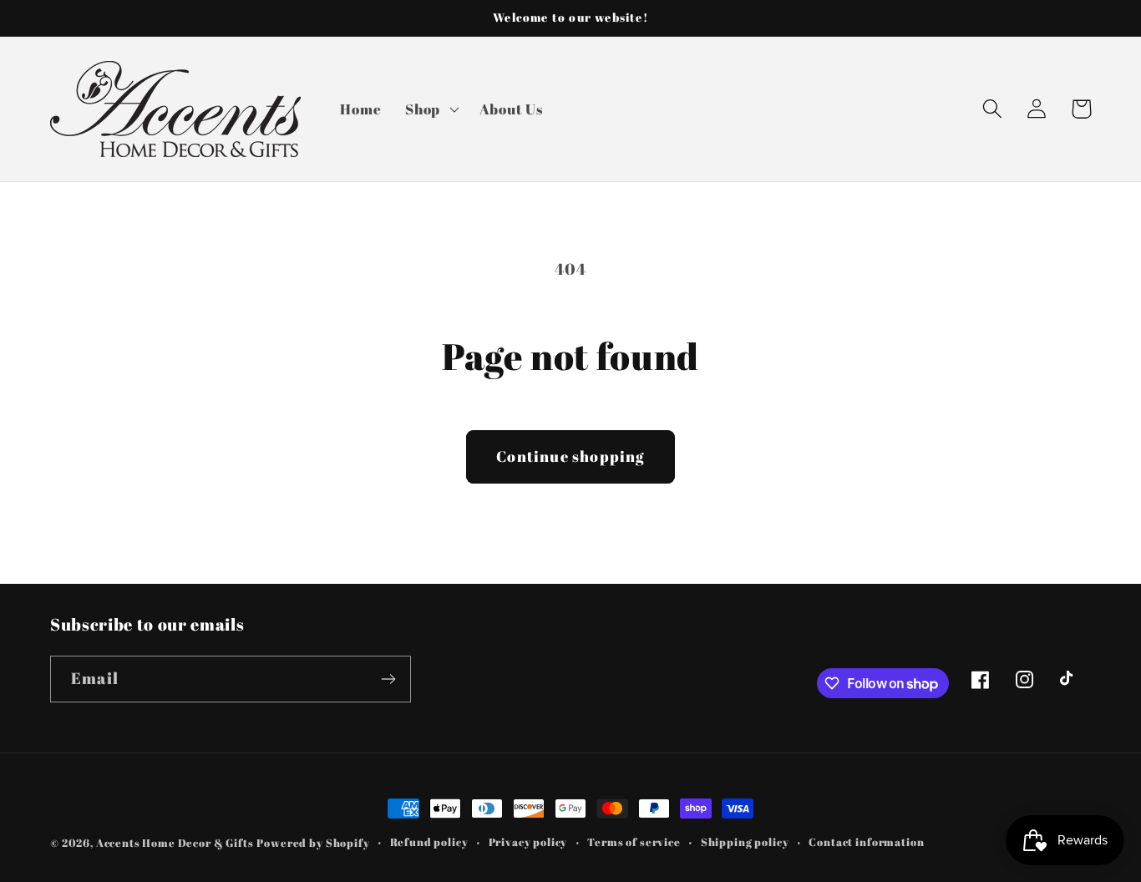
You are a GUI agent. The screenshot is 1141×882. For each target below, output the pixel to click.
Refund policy (429, 841)
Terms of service (633, 841)
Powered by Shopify (312, 842)
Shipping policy (745, 841)
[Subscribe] (388, 679)
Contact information (866, 841)
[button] (430, 108)
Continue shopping (570, 456)
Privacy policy (528, 841)
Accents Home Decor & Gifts (175, 842)
